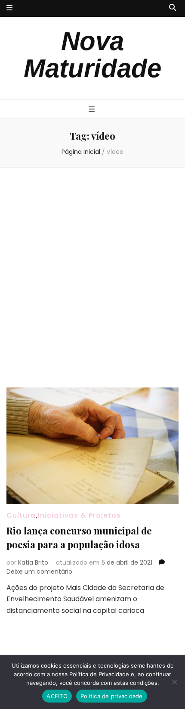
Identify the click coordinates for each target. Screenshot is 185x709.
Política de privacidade (111, 696)
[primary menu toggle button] (93, 110)
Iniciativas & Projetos (79, 515)
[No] (174, 682)
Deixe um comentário (39, 571)
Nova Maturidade (92, 55)
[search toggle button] (172, 8)
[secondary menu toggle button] (9, 8)
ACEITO (57, 696)
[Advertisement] (92, 277)
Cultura (21, 515)
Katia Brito (33, 562)
